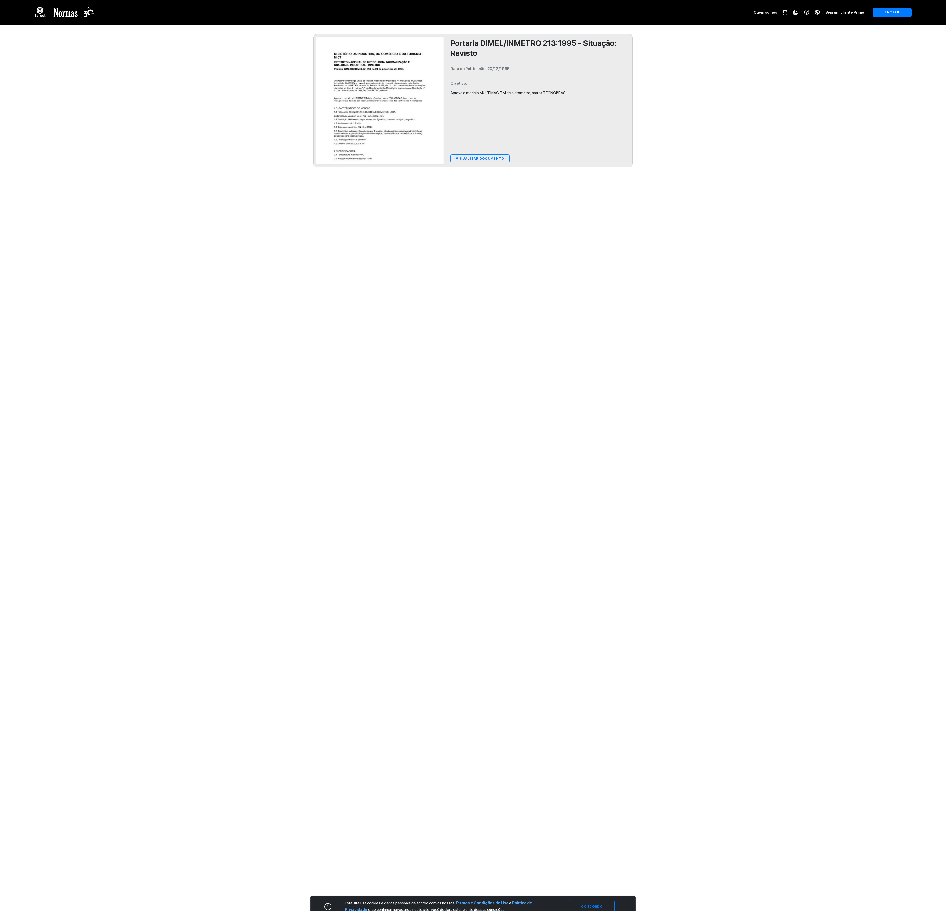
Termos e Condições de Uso (481, 903)
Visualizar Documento (480, 158)
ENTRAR (892, 12)
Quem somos (765, 12)
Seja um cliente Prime (844, 12)
